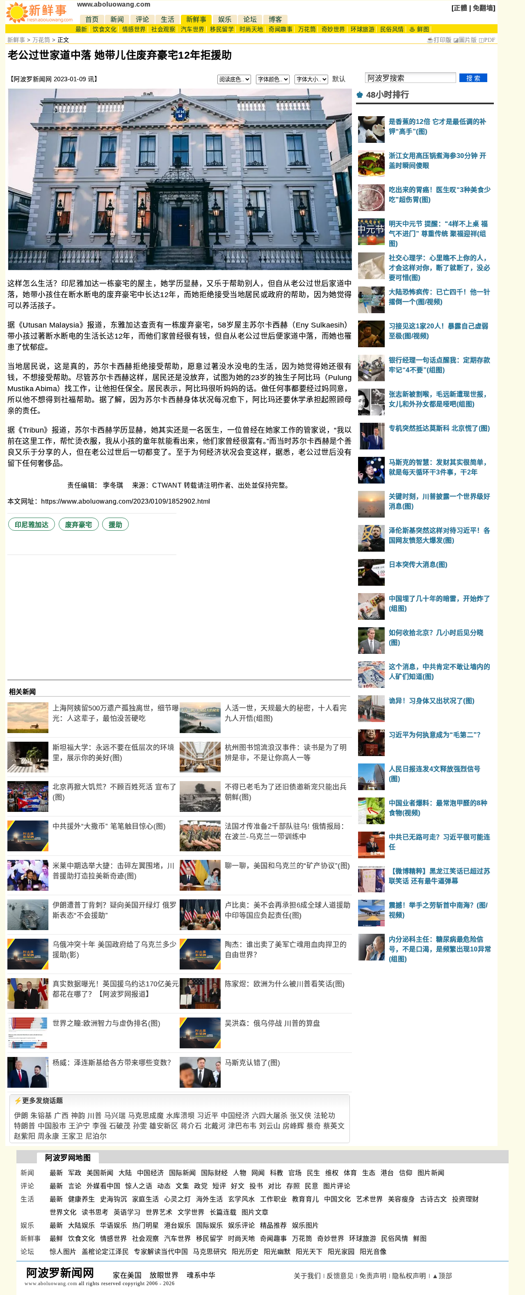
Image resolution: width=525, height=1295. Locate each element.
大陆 (125, 1172)
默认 (339, 79)
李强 (99, 1126)
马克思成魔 (146, 1116)
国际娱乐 (209, 1225)
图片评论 (336, 1186)
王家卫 (72, 1136)
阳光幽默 (277, 1251)
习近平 (208, 1116)
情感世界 (134, 29)
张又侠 (301, 1116)
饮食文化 (104, 29)
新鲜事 (196, 19)
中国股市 (52, 1126)
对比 (274, 1186)
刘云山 (270, 1126)
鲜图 (420, 1238)
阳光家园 (341, 1251)
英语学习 (127, 1212)
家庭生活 (145, 1199)
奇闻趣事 (280, 29)
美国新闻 (100, 1172)
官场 (295, 1172)
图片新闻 (431, 1172)
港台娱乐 (177, 1225)
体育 (350, 1172)
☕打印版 (439, 40)
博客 (275, 19)
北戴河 (215, 1126)
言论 (75, 1186)
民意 (311, 1186)
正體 (460, 8)
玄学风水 (241, 1199)
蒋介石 (191, 1126)
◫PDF (487, 40)
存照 (293, 1186)
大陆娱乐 (81, 1225)
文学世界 (191, 1212)
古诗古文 (433, 1199)
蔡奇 (313, 1126)
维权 (332, 1172)
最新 (81, 29)
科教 (276, 1172)
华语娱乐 (113, 1225)
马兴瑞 (115, 1116)
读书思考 (95, 1212)
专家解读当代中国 (161, 1251)
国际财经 (214, 1172)
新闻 (117, 19)
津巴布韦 (242, 1126)
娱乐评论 (241, 1225)
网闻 (258, 1172)
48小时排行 (387, 94)
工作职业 (273, 1199)
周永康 (48, 1136)
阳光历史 (245, 1251)
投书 (256, 1186)
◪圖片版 (465, 40)
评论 (142, 19)
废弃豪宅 (78, 524)
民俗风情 (392, 29)
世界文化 (63, 1212)
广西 (61, 1116)
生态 (369, 1172)
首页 (92, 19)
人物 (240, 1172)
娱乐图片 (305, 1225)
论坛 (250, 19)
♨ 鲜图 (419, 29)
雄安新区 (163, 1126)
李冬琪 (114, 485)
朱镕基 (41, 1116)
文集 (182, 1186)
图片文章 (255, 1212)
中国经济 (235, 1116)
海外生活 (209, 1199)
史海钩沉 (113, 1199)
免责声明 (372, 1275)
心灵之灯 (177, 1199)
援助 (115, 524)
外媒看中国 (104, 1186)
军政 (75, 1172)
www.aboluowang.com (114, 4)
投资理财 (465, 1199)
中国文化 (337, 1199)
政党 (201, 1186)
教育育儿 (305, 1199)
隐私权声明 (409, 1275)
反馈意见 (340, 1275)
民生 (313, 1172)
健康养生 (81, 1199)
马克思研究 (210, 1251)
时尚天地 (251, 29)
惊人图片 (63, 1251)
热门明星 (145, 1225)
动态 (164, 1186)
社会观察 (163, 29)
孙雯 (140, 1126)
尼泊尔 (96, 1136)
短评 (219, 1186)
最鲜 (56, 1238)
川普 (94, 1116)
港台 (387, 1172)
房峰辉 (293, 1126)
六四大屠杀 (270, 1116)
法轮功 (325, 1116)
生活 (167, 19)
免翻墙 (483, 8)
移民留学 (222, 29)
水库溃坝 (180, 1116)
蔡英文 (334, 1126)
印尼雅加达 (32, 524)
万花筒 (307, 29)
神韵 (78, 1116)
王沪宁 (79, 1126)
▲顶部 (442, 1275)
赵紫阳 (25, 1136)
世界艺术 (159, 1212)
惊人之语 (138, 1186)
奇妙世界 (333, 29)
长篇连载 (223, 1212)
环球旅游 (362, 29)
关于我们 (307, 1275)
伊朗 (21, 1116)
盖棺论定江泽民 (105, 1251)
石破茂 (120, 1126)
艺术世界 (369, 1199)
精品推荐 (273, 1225)
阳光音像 (373, 1251)
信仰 (406, 1172)
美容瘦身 (401, 1199)
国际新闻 (182, 1172)
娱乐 (225, 19)
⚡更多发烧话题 (38, 1100)
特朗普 (25, 1126)
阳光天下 (309, 1251)
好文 (237, 1186)
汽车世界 (193, 29)
